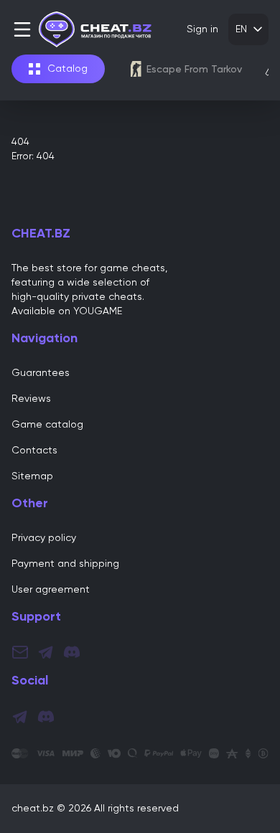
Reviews (31, 399)
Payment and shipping (65, 564)
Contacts (34, 451)
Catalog (67, 69)
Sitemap (32, 476)
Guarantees (40, 373)
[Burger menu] (25, 29)
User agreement (50, 590)
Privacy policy (43, 538)
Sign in (202, 29)
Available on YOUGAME (66, 311)
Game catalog (47, 425)
